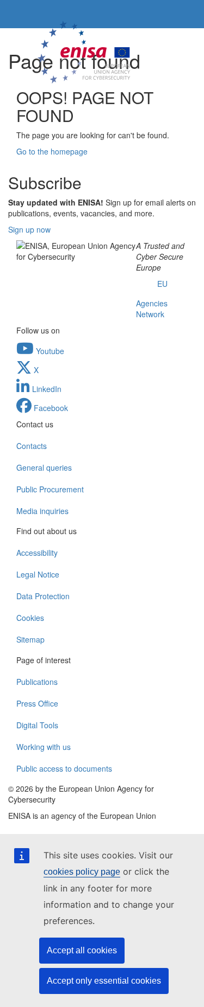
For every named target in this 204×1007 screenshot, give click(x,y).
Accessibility (37, 552)
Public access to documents (64, 768)
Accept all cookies (82, 950)
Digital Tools (37, 725)
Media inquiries (42, 510)
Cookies (30, 617)
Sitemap (30, 639)
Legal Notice (37, 574)
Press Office (37, 703)
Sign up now (29, 229)
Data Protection (43, 596)
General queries (44, 467)
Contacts (31, 445)
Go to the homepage (52, 151)
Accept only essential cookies (104, 980)
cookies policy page (82, 871)
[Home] (85, 50)
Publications (37, 681)
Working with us (43, 746)
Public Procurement (50, 489)
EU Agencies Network (152, 298)
